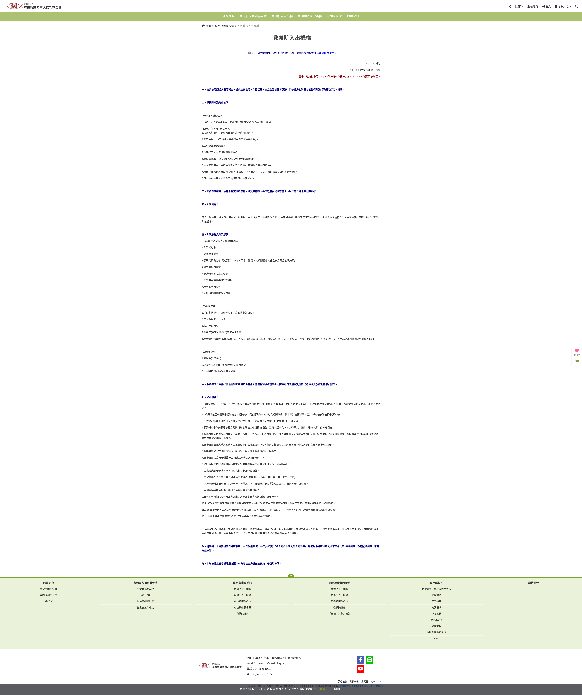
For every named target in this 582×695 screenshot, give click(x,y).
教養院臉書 (339, 607)
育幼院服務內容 (242, 601)
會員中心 (563, 6)
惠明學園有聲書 (48, 589)
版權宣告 (342, 681)
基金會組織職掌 (145, 601)
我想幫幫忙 (334, 16)
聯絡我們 (353, 16)
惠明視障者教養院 (310, 16)
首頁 (208, 25)
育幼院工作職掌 (242, 589)
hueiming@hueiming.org (271, 663)
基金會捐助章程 (145, 589)
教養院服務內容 (339, 601)
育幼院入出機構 (242, 595)
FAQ (436, 638)
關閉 (337, 689)
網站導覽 (532, 6)
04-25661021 (263, 668)
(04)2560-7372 (264, 674)
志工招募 (436, 601)
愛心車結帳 (436, 620)
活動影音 (48, 601)
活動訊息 (229, 16)
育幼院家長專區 (242, 607)
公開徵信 (436, 626)
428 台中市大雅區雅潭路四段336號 (277, 658)
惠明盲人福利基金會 (253, 16)
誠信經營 (145, 595)
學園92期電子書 (48, 595)
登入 (548, 6)
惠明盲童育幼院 (282, 16)
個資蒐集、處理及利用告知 (436, 589)
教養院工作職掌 (339, 589)
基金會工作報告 (145, 607)
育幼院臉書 (242, 613)
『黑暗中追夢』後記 (339, 613)
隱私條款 (354, 681)
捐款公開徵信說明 (436, 632)
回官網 (519, 6)
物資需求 (436, 607)
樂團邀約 (436, 595)
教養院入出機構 (339, 595)
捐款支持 (436, 613)
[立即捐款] (577, 353)
